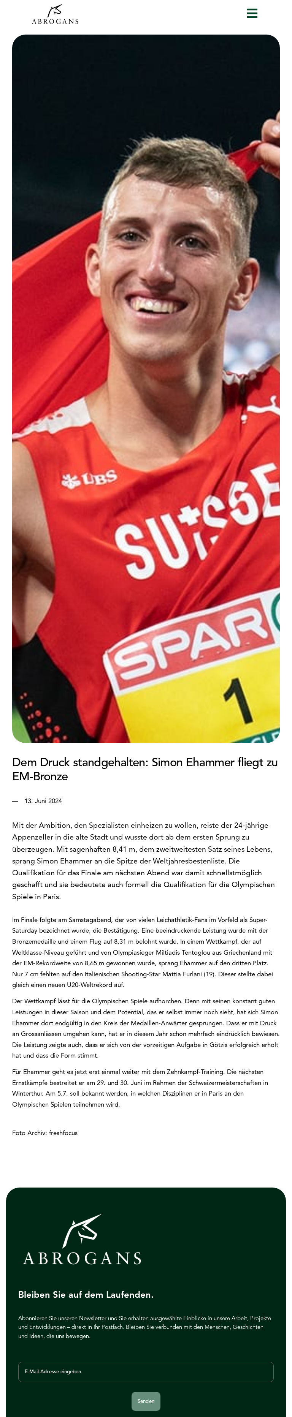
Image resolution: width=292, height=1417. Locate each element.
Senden (146, 1401)
